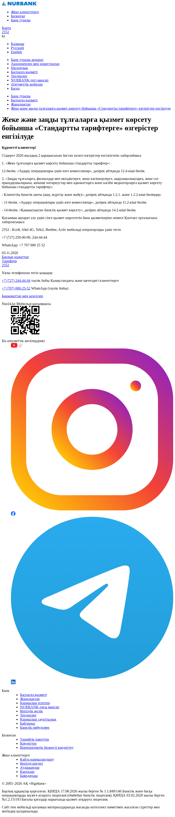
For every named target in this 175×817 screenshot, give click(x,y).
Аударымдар (29, 767)
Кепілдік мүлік (31, 711)
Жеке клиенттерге (25, 12)
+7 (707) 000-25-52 (16, 288)
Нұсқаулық (19, 68)
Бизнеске (18, 16)
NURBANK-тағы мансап (39, 707)
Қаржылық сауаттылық (38, 719)
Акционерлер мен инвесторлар (35, 64)
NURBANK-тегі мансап (30, 80)
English (16, 52)
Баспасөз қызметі (24, 72)
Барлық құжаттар (15, 257)
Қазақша (17, 44)
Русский (17, 48)
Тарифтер (9, 261)
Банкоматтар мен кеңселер (22, 296)
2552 (5, 32)
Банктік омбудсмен (34, 727)
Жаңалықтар (21, 104)
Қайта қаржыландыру (37, 759)
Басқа (15, 88)
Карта (6, 28)
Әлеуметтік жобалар (27, 84)
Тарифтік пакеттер (34, 739)
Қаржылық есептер (35, 703)
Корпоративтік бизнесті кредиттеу (47, 747)
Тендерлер (19, 76)
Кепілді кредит (31, 763)
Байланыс (27, 723)
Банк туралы (21, 20)
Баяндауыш (29, 776)
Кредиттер (28, 743)
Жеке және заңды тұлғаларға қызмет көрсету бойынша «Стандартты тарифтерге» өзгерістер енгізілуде (91, 108)
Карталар (27, 772)
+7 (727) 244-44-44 (16, 280)
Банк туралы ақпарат (27, 60)
